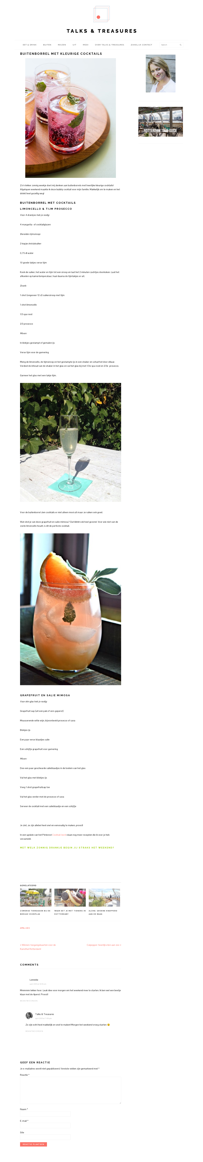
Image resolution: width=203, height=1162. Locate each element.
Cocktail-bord (59, 834)
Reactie (25, 1074)
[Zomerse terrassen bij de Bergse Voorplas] (35, 898)
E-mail (24, 1120)
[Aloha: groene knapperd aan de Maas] (104, 898)
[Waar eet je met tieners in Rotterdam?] (70, 898)
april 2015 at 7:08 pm (43, 1018)
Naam (24, 1109)
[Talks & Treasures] (101, 37)
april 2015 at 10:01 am (38, 984)
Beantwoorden (29, 1001)
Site (22, 1132)
